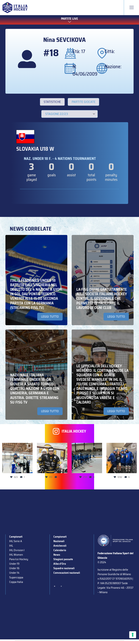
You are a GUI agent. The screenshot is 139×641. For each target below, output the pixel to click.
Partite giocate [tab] (83, 101)
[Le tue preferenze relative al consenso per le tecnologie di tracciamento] (132, 634)
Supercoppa (16, 577)
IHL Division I (16, 550)
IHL (11, 545)
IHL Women (16, 554)
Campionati (15, 536)
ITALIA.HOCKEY (74, 431)
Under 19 (14, 563)
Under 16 (14, 568)
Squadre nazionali (64, 568)
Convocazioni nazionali (66, 572)
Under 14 (14, 572)
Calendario (59, 550)
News (56, 554)
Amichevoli (59, 545)
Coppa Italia (16, 582)
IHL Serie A (15, 541)
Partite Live (69, 19)
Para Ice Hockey (18, 559)
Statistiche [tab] (52, 101)
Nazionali (58, 541)
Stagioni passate (63, 559)
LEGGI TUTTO (50, 316)
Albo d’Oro (59, 563)
